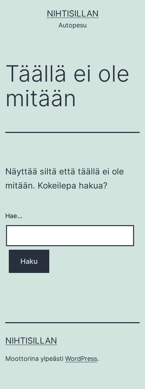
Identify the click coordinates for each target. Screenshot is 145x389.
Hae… (14, 215)
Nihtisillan (73, 13)
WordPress (81, 358)
